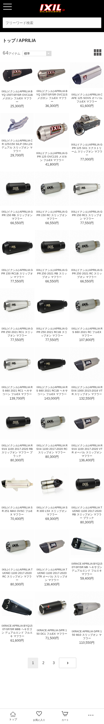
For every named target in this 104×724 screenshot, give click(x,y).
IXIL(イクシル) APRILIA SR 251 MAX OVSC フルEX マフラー (17, 511)
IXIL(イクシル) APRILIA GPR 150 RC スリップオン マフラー (51, 215)
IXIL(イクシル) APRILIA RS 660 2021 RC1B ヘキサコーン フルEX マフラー (52, 391)
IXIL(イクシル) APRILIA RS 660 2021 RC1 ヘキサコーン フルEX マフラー (17, 391)
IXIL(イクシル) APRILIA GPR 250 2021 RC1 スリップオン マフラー (17, 332)
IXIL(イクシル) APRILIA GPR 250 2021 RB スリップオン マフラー (51, 273)
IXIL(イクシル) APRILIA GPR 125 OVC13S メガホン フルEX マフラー (51, 157)
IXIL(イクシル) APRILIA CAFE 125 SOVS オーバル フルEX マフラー (86, 98)
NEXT (67, 663)
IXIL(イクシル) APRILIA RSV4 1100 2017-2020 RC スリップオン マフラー (51, 449)
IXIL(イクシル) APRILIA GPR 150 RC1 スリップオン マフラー (86, 215)
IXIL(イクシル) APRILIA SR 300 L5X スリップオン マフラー (52, 511)
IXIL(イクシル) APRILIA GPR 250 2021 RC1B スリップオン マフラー (51, 332)
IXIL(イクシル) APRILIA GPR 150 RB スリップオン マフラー (17, 215)
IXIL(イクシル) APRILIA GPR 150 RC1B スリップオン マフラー (17, 273)
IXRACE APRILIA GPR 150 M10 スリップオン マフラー (87, 635)
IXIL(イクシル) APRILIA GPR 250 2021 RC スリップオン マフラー (86, 273)
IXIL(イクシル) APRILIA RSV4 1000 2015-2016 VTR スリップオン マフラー (86, 391)
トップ (9, 40)
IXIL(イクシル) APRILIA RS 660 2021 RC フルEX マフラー (86, 332)
